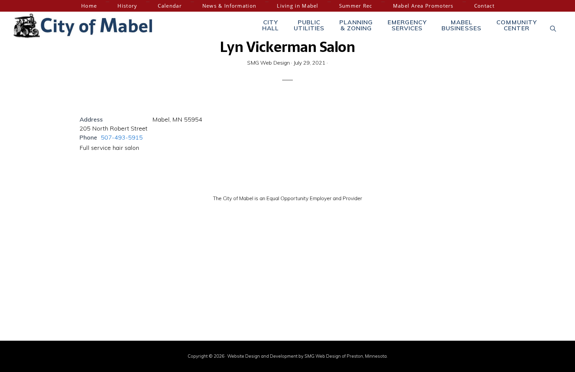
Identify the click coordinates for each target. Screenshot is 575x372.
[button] (553, 28)
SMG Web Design (322, 356)
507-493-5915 (122, 137)
